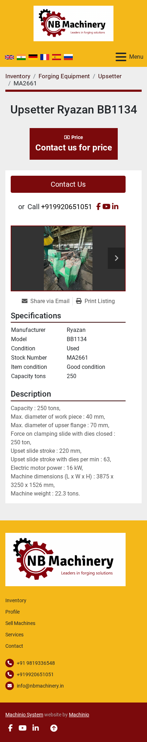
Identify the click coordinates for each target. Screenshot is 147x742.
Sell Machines (20, 623)
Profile (12, 612)
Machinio (79, 714)
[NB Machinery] (65, 559)
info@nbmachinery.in (40, 686)
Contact (14, 646)
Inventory (15, 600)
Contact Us (68, 184)
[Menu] (121, 57)
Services (14, 634)
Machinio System (24, 714)
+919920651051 (66, 206)
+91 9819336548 (36, 663)
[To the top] (53, 728)
